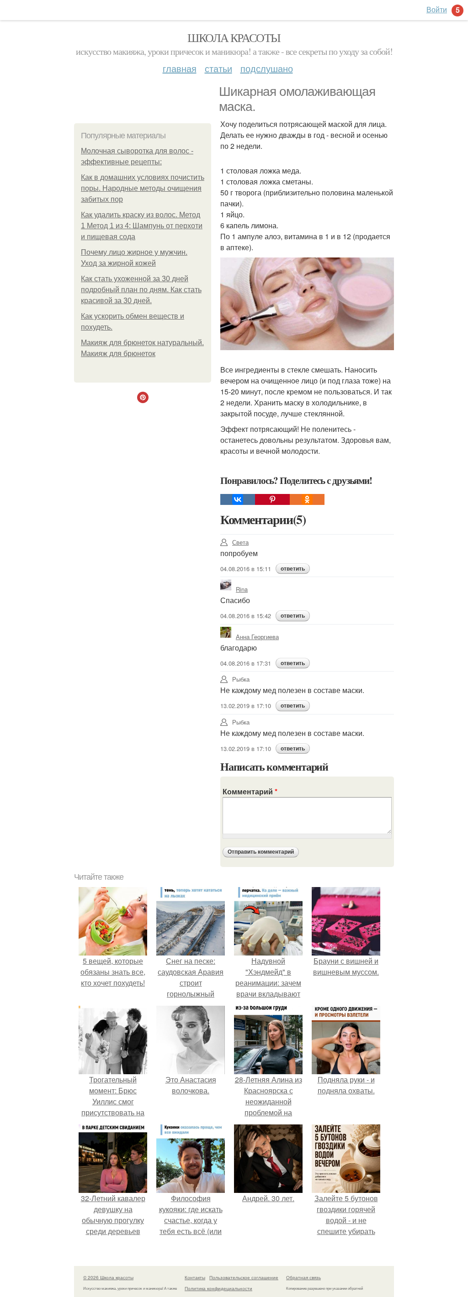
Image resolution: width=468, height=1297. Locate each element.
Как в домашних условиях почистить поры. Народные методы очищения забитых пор (142, 188)
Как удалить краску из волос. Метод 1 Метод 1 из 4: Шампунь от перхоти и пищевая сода (141, 226)
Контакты (195, 1277)
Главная (180, 68)
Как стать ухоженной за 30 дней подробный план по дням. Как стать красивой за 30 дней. (141, 290)
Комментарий (250, 791)
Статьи (218, 68)
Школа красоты (233, 37)
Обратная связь (303, 1277)
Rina (242, 589)
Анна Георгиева (257, 636)
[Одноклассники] (307, 499)
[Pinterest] (272, 499)
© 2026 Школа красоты (108, 1277)
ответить (293, 569)
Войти (436, 9)
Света (240, 542)
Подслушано (266, 68)
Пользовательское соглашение (243, 1277)
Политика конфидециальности (218, 1288)
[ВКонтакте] (237, 499)
